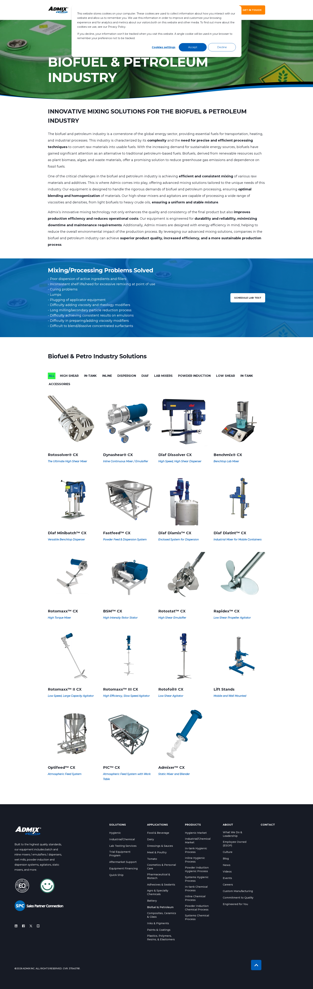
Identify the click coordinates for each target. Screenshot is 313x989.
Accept (192, 47)
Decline (222, 47)
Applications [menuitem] (157, 824)
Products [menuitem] (193, 824)
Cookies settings (163, 47)
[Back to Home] (58, 10)
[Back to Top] (256, 965)
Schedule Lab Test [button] (247, 297)
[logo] (28, 830)
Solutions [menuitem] (117, 824)
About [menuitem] (228, 824)
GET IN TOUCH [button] (252, 10)
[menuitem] (115, 833)
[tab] (53, 376)
